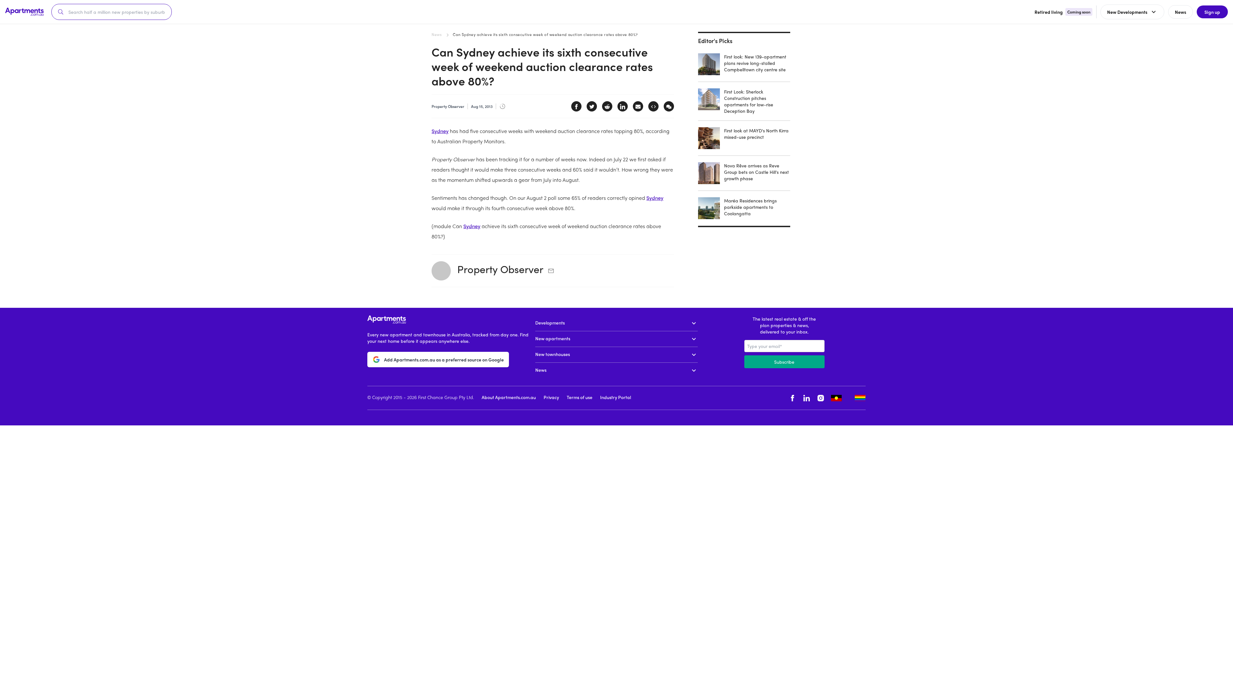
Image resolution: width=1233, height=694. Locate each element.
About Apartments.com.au (509, 397)
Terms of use (579, 397)
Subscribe (784, 362)
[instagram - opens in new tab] (821, 398)
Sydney (440, 131)
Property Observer (500, 269)
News (437, 34)
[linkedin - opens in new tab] (806, 398)
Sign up (1212, 12)
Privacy (551, 397)
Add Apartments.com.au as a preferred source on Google (444, 359)
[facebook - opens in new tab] (792, 398)
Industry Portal (615, 397)
